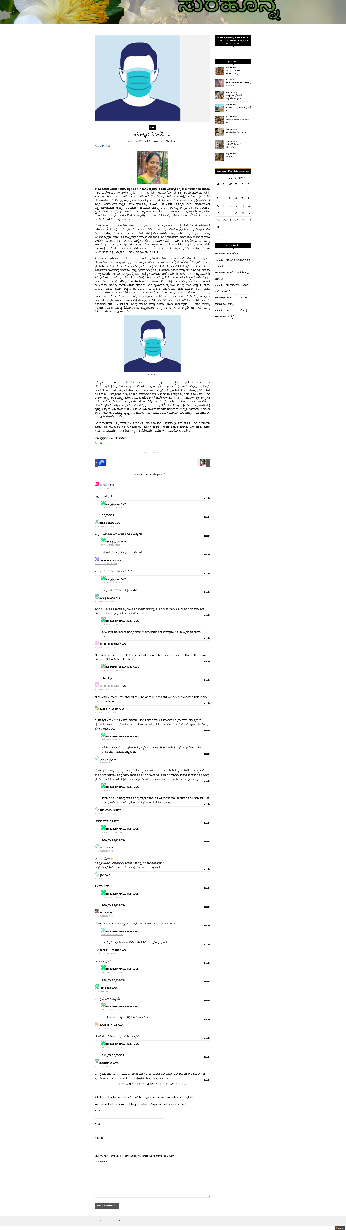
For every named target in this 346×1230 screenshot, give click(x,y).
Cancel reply (178, 1084)
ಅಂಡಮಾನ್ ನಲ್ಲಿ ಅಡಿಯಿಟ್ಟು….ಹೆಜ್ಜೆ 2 (238, 109)
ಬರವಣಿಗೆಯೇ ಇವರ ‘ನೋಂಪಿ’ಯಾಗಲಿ (233, 145)
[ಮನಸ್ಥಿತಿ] (101, 463)
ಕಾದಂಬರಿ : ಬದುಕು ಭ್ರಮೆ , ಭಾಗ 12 (237, 121)
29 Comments (152, 452)
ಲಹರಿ (152, 128)
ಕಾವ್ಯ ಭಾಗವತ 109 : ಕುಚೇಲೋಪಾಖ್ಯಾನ (233, 72)
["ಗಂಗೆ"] (204, 463)
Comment (101, 1161)
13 (236, 205)
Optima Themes (123, 1221)
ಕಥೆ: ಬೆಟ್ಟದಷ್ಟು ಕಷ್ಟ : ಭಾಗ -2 (236, 132)
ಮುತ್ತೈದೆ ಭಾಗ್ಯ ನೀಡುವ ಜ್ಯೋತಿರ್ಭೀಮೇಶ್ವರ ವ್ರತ (234, 96)
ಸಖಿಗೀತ (229, 156)
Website (99, 1138)
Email (97, 1124)
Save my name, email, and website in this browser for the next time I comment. (134, 1156)
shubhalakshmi (109, 686)
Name (98, 1110)
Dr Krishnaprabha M (154, 1084)
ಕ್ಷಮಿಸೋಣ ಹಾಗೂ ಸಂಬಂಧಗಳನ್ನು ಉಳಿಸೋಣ (238, 84)
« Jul (218, 235)
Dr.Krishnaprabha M (154, 141)
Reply (207, 498)
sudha (103, 485)
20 (237, 212)
